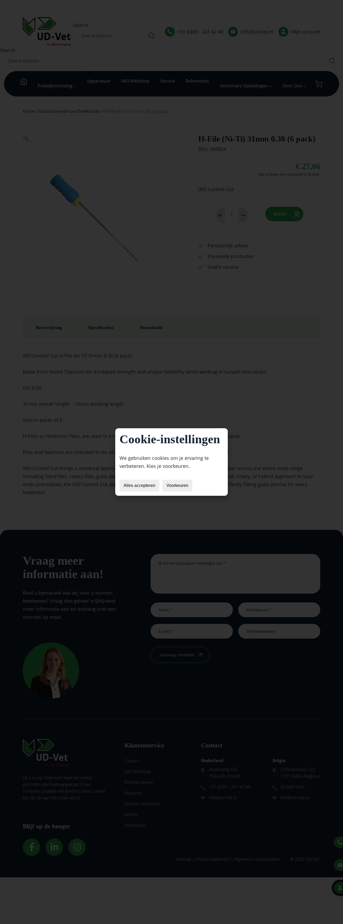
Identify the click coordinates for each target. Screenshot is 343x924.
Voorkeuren (177, 485)
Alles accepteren (139, 485)
